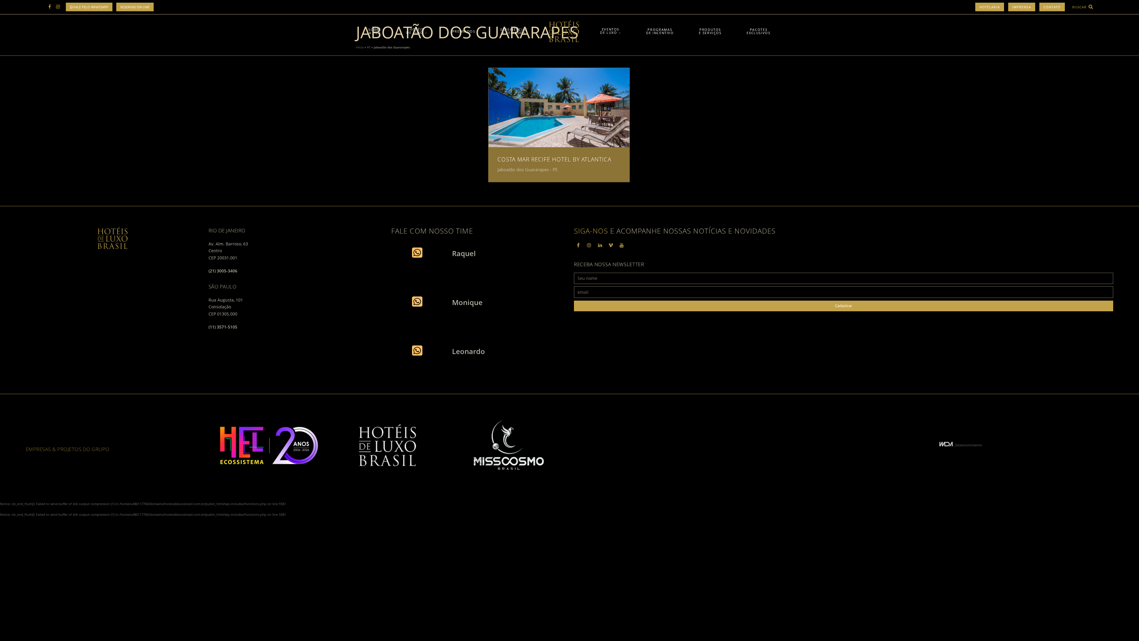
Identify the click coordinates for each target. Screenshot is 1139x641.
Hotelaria (989, 7)
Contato (1052, 7)
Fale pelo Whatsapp (90, 7)
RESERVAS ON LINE (134, 7)
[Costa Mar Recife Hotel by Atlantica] (559, 107)
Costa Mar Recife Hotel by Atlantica (554, 159)
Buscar (1080, 7)
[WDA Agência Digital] (946, 445)
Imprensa (1021, 7)
